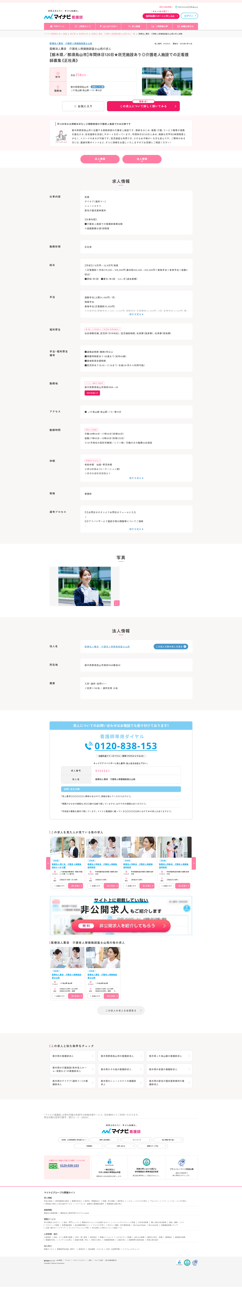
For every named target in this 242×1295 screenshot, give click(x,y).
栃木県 (73, 33)
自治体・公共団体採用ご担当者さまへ (73, 1140)
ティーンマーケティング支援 (124, 1222)
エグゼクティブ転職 (123, 1237)
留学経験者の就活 (62, 1201)
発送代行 (82, 1249)
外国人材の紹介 (153, 1240)
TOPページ (59, 26)
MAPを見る (91, 393)
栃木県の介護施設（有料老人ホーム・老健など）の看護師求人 (70, 1069)
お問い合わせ (121, 1146)
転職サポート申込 (152, 1146)
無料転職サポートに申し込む (160, 16)
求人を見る (75, 886)
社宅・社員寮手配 (113, 1249)
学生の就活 (48, 1201)
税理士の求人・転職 (154, 1237)
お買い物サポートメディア (56, 1228)
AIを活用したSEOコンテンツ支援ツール (107, 1228)
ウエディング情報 (52, 1225)
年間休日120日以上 (93, 460)
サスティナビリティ (79, 1260)
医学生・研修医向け (92, 1201)
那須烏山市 (83, 33)
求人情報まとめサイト (52, 1222)
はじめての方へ (110, 26)
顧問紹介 (168, 1237)
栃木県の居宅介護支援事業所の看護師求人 (166, 1082)
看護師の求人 (51, 1240)
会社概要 (59, 1260)
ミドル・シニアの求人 (178, 1201)
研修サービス (49, 1249)
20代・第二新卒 (81, 1237)
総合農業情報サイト (82, 1225)
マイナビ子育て (99, 1225)
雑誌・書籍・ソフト (176, 1222)
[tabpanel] (167, 86)
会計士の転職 (139, 1237)
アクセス (67, 1260)
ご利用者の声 (161, 26)
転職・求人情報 (109, 1201)
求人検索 (136, 26)
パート (164, 1201)
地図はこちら (97, 87)
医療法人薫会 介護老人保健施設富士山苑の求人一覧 (113, 33)
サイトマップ (137, 1140)
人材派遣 (47, 1237)
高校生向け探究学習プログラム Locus (74, 1213)
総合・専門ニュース (71, 1222)
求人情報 (100, 159)
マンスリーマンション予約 (79, 1228)
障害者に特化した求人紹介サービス (59, 1204)
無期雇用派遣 (109, 1240)
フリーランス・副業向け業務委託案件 (89, 1204)
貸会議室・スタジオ (95, 1249)
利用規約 (89, 1146)
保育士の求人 (96, 1240)
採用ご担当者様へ (166, 7)
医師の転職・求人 (81, 1240)
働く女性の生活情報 (158, 1222)
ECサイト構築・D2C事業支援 (119, 1225)
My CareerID (153, 1225)
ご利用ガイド (84, 26)
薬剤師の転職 (180, 1237)
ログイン (188, 16)
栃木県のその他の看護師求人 (116, 1069)
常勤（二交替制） (91, 429)
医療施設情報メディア (169, 1225)
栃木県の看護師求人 (63, 1056)
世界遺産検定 (67, 1225)
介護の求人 (121, 1240)
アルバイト (154, 1201)
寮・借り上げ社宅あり (94, 329)
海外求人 (120, 1201)
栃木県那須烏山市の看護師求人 (117, 1056)
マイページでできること (188, 7)
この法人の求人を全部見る (121, 1010)
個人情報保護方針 (111, 1260)
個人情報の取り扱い (168, 1140)
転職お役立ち (187, 26)
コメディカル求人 (65, 1240)
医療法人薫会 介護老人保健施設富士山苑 (71, 43)
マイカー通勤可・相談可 (94, 383)
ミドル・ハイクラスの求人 (137, 1201)
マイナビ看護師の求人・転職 (55, 33)
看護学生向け (77, 1201)
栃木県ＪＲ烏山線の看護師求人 (165, 1056)
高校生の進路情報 (50, 1213)
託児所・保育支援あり (112, 329)
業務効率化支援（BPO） (66, 1249)
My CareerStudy (139, 1225)
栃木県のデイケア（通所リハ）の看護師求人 (70, 1082)
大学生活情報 (143, 1222)
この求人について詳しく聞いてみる (143, 104)
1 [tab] (167, 93)
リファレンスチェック (131, 1249)
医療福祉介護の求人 (114, 1204)
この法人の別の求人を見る (169, 646)
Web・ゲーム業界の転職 (63, 1237)
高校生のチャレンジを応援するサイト (96, 1222)
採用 (90, 1260)
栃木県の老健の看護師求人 (163, 1069)
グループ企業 (98, 1260)
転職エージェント (106, 1237)
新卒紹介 (93, 1237)
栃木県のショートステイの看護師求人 (118, 1082)
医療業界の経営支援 (136, 1240)
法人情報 (142, 159)
